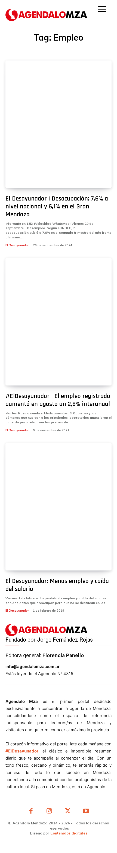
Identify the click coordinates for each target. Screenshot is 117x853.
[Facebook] (31, 811)
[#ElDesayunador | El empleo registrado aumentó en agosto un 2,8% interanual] (58, 321)
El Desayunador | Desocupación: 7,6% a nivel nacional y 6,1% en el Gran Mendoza (56, 206)
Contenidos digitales (68, 833)
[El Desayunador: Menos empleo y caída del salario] (58, 506)
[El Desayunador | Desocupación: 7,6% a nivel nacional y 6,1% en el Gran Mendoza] (58, 124)
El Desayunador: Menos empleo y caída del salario (57, 585)
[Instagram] (49, 811)
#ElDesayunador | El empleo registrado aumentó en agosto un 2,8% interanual (57, 400)
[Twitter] (68, 811)
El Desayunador (17, 245)
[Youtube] (86, 811)
